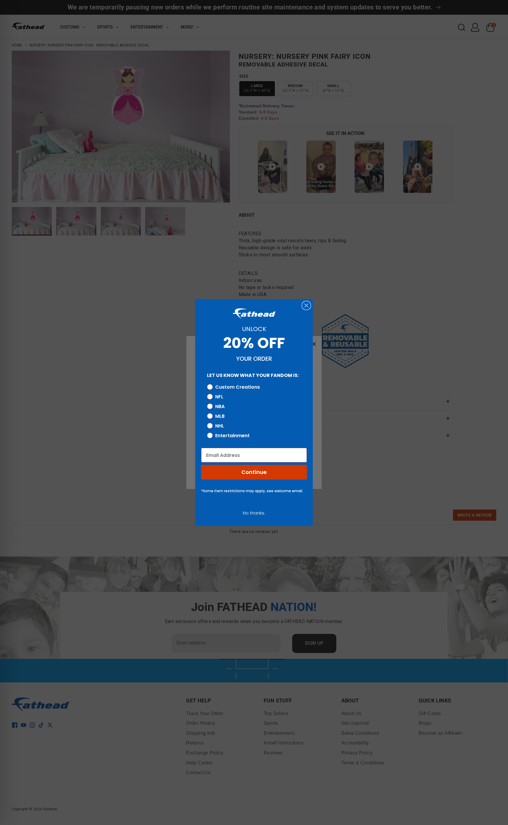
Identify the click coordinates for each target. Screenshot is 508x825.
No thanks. (254, 513)
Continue (254, 472)
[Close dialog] (306, 305)
